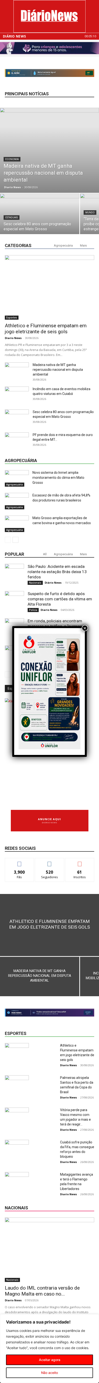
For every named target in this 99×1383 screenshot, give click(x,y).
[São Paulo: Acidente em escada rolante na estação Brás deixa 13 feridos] (14, 573)
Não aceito (49, 1373)
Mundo (90, 212)
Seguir (49, 861)
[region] (49, 1348)
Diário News (14, 36)
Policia (33, 610)
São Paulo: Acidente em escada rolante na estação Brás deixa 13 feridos (57, 571)
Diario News (12, 187)
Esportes (11, 317)
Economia (12, 159)
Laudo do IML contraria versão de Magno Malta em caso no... (42, 1291)
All (45, 554)
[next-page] (15, 540)
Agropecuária (63, 245)
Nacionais (35, 582)
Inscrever (79, 861)
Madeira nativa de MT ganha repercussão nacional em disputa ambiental (58, 369)
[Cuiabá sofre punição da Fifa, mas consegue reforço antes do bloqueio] (17, 1148)
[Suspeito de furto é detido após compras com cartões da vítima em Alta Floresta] (14, 600)
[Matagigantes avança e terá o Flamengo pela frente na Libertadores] (17, 1180)
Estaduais (11, 217)
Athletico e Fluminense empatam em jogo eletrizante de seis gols (46, 328)
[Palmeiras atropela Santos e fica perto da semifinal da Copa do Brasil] (17, 1083)
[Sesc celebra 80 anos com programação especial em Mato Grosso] (39, 223)
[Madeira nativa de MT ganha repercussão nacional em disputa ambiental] (49, 150)
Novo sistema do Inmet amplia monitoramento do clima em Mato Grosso (58, 477)
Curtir (19, 861)
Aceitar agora (49, 1360)
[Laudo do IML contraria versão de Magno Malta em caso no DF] (49, 1249)
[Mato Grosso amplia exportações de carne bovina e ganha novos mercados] (17, 524)
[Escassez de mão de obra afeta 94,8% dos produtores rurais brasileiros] (17, 501)
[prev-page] (8, 540)
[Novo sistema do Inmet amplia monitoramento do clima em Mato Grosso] (17, 478)
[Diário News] (49, 16)
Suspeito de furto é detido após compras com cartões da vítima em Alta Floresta (60, 599)
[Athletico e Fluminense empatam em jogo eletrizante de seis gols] (49, 287)
